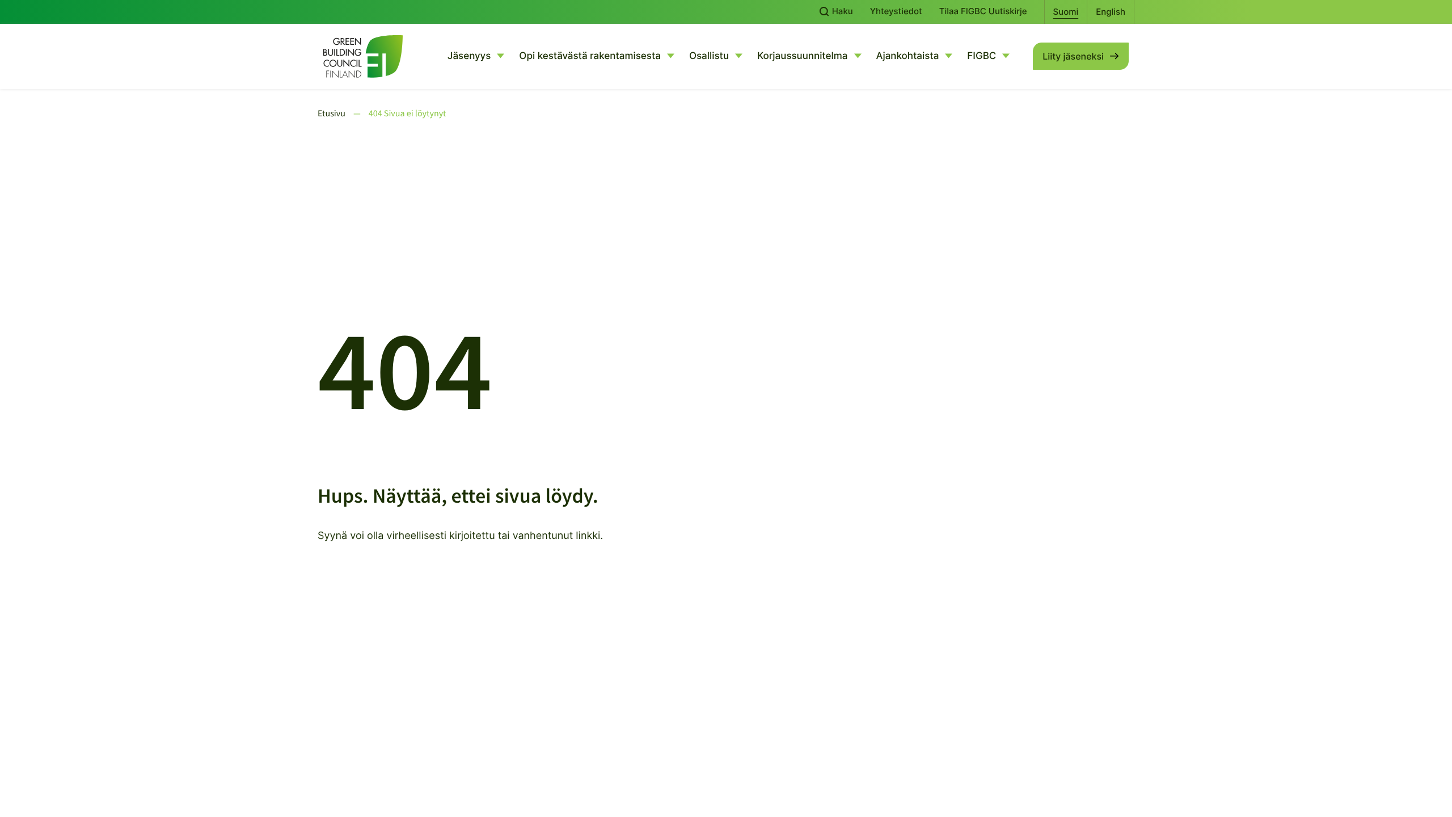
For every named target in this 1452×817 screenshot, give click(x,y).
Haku (841, 11)
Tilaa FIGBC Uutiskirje (983, 11)
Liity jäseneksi (1073, 56)
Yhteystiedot (896, 11)
